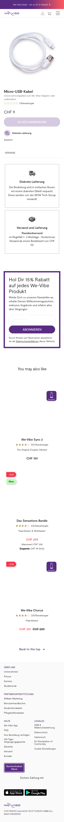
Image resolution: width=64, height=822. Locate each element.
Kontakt (8, 756)
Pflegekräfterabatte (14, 713)
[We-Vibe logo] (11, 13)
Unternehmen (11, 671)
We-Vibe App (11, 725)
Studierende (10, 686)
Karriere (8, 681)
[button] (14, 767)
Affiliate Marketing (13, 698)
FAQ (6, 730)
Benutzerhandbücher (15, 703)
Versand (10, 152)
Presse (7, 676)
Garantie (8, 746)
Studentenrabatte (13, 708)
